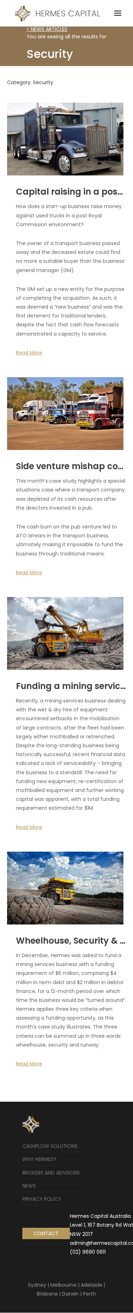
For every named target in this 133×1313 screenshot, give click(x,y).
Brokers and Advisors (51, 1172)
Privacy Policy (41, 1199)
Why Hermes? (39, 1159)
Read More (29, 352)
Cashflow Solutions (50, 1146)
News (29, 1185)
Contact (46, 1233)
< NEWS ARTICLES (47, 29)
